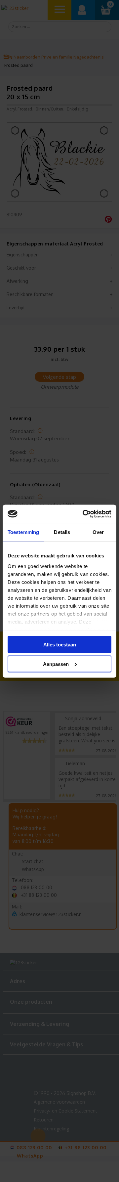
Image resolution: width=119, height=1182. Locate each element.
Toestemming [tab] (23, 532)
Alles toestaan (59, 644)
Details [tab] (62, 532)
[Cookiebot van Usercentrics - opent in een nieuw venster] (84, 513)
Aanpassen (56, 664)
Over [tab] (98, 532)
